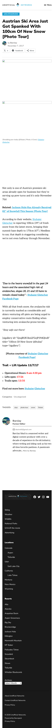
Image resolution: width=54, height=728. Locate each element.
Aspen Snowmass (12, 618)
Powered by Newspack (13, 718)
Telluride (11, 557)
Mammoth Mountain (13, 640)
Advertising (9, 532)
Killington (9, 636)
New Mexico (10, 584)
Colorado (8, 548)
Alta (6, 604)
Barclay (13, 42)
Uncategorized (11, 14)
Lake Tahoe (12, 575)
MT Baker (9, 645)
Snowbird (9, 654)
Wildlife (8, 519)
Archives (8, 680)
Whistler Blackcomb (13, 672)
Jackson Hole (10, 631)
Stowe (7, 663)
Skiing (7, 510)
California (9, 570)
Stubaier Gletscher (35, 388)
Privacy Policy (10, 705)
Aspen (10, 552)
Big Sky (8, 622)
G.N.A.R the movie (12, 528)
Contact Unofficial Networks (15, 700)
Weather (8, 514)
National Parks (11, 523)
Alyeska (8, 609)
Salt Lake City (13, 566)
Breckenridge (10, 627)
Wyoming (9, 588)
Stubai (40, 407)
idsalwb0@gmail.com (23, 429)
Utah (7, 561)
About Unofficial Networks (14, 696)
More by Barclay (29, 451)
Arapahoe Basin (11, 613)
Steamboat (9, 658)
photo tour (24, 407)
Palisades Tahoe (12, 649)
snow (33, 407)
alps (16, 407)
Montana (8, 579)
